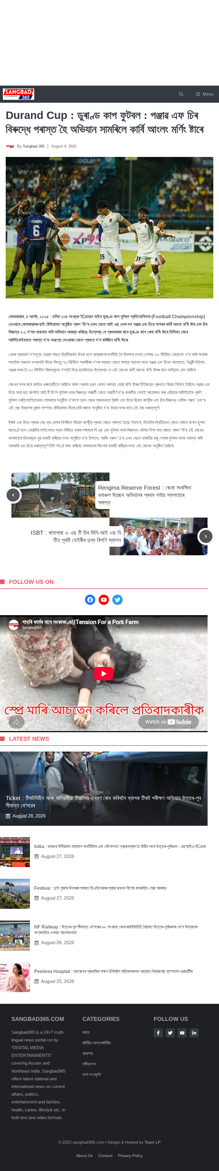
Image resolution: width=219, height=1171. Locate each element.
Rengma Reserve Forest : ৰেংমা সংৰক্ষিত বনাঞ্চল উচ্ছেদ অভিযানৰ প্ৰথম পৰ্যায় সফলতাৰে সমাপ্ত (144, 495)
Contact (105, 1155)
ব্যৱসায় (87, 1053)
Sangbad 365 (33, 146)
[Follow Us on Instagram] (182, 1032)
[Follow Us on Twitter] (170, 1032)
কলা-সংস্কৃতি (91, 1074)
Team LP (153, 1142)
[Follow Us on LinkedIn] (194, 1032)
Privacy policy (130, 1155)
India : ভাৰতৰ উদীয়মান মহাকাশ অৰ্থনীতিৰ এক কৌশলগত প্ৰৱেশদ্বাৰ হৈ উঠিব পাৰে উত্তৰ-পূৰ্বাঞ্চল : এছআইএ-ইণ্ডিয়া (120, 846)
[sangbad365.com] (18, 94)
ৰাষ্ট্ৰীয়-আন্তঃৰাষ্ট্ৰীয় (96, 1042)
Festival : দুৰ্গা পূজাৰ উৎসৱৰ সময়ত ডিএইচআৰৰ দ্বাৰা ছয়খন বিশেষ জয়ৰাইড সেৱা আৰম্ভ (100, 888)
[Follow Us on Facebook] (158, 1032)
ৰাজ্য (86, 1032)
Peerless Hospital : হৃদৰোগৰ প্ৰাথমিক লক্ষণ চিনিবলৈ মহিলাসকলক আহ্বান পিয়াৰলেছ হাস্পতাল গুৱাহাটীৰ (113, 971)
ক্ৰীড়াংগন (89, 1063)
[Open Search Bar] (181, 94)
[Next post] (205, 536)
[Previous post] (13, 495)
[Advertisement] (109, 43)
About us (84, 1155)
